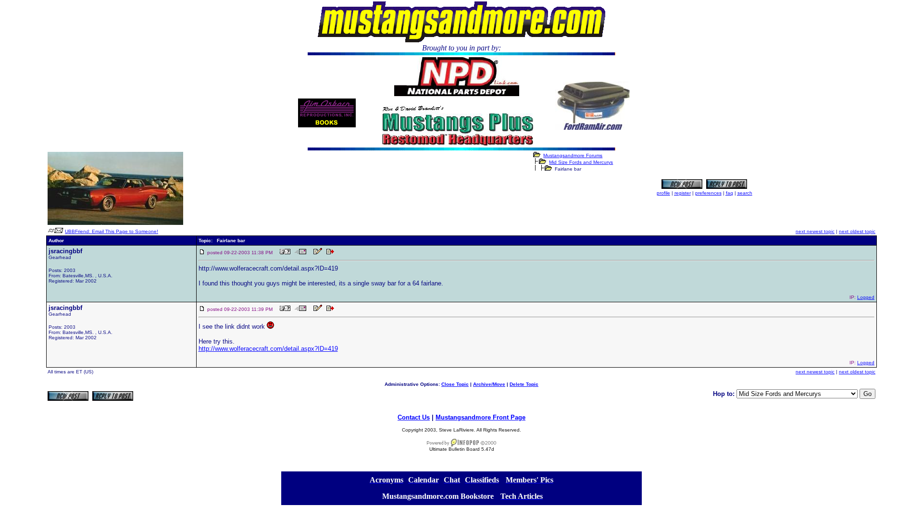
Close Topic (455, 384)
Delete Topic (524, 384)
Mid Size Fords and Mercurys (581, 162)
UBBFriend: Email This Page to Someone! (111, 231)
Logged (865, 297)
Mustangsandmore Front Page (480, 417)
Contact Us (414, 417)
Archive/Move (489, 384)
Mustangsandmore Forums (572, 155)
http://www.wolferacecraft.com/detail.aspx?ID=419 (268, 348)
